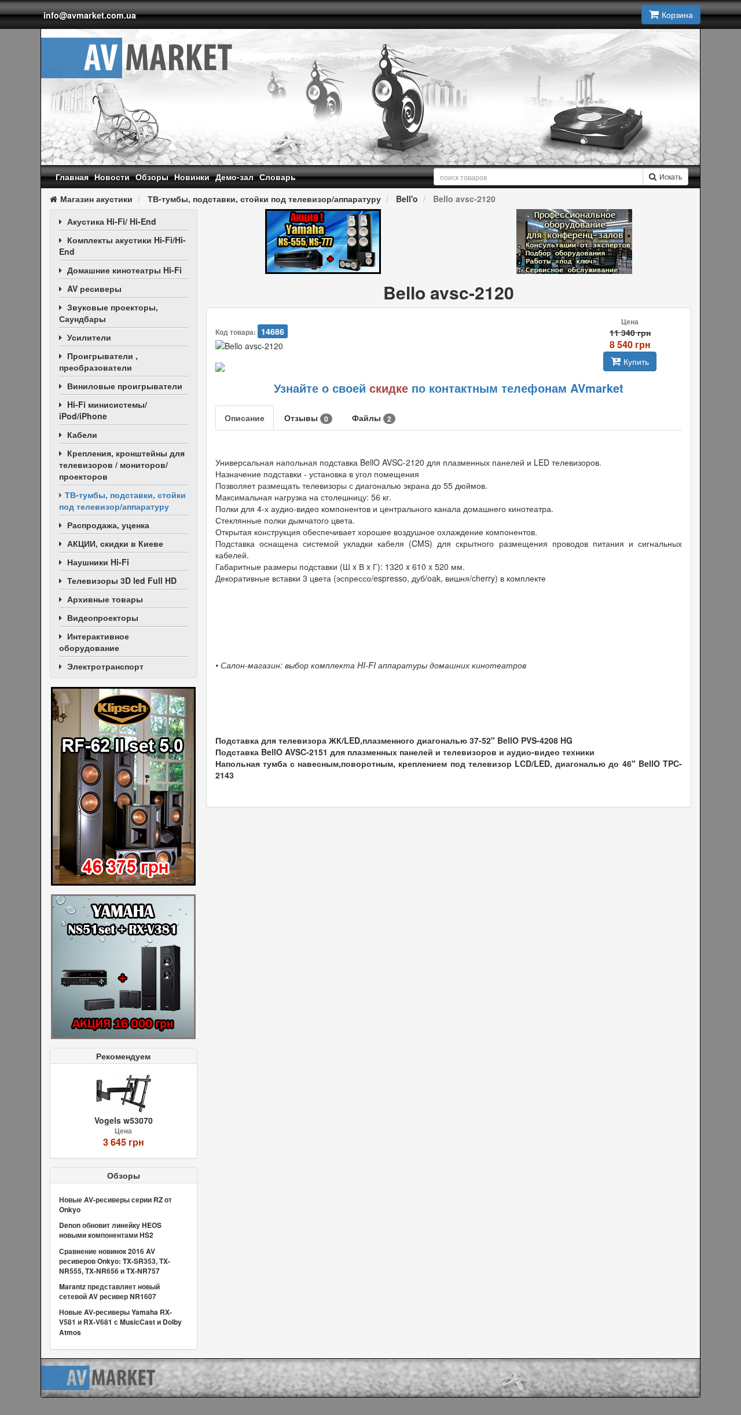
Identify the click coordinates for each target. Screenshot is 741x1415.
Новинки (192, 176)
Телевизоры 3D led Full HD (122, 580)
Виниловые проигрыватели (124, 386)
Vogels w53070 (123, 1120)
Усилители (89, 337)
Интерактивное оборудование (94, 641)
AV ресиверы (94, 288)
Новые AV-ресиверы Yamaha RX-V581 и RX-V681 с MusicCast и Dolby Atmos (120, 1322)
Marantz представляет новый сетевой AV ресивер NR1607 (109, 1291)
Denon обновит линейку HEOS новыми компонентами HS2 (110, 1230)
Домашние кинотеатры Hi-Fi (124, 270)
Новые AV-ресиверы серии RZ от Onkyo (115, 1204)
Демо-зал (234, 176)
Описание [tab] (245, 417)
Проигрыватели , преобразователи (98, 361)
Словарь (277, 176)
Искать (670, 176)
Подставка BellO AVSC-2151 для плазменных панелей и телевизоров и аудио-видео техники (405, 752)
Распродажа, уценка (108, 525)
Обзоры (151, 176)
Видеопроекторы (102, 617)
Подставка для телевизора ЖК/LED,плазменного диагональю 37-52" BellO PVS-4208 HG (394, 740)
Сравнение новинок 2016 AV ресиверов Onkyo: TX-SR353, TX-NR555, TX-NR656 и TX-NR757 (114, 1261)
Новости (112, 176)
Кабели (82, 434)
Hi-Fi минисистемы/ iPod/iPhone (103, 410)
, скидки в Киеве (115, 543)
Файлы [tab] (371, 418)
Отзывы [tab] (306, 418)
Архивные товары (105, 599)
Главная (72, 176)
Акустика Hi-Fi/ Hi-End (111, 221)
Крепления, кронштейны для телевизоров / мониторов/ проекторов (122, 464)
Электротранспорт (105, 666)
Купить (636, 361)
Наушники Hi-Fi (98, 562)
